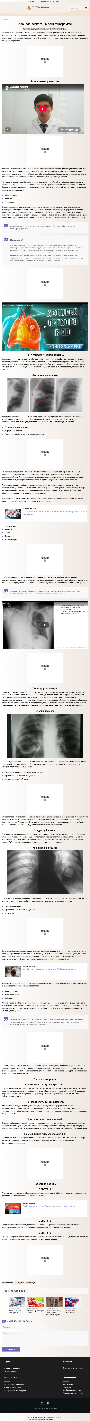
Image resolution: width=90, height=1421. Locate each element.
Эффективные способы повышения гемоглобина (49, 1206)
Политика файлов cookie (73, 1393)
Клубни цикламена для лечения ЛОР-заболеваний (49, 969)
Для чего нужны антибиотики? (70, 1312)
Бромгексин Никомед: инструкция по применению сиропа (53, 1313)
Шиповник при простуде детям (35, 1312)
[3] (86, 8)
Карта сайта (68, 1384)
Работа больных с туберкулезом (15, 1312)
